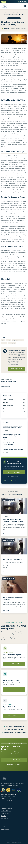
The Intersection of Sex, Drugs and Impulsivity (13, 599)
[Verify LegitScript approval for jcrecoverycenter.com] (18, 790)
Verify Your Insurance (14, 764)
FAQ (2, 824)
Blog (10, 13)
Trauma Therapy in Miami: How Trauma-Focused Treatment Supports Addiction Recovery (13, 427)
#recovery (4, 343)
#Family (8, 340)
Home (6, 13)
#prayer (21, 340)
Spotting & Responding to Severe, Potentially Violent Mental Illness (13, 520)
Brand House (18, 842)
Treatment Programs (6, 811)
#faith (3, 340)
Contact (3, 827)
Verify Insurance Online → (14, 476)
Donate (4, 1)
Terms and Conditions (17, 840)
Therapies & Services (6, 808)
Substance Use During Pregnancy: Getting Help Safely (13, 450)
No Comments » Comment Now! (12, 559)
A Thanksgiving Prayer (7, 386)
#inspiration (15, 340)
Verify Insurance (5, 829)
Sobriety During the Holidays (8, 381)
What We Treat (5, 813)
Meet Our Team (5, 818)
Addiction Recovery (17, 13)
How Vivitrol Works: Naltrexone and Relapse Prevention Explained (13, 443)
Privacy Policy (9, 840)
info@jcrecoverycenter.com (8, 797)
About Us (3, 816)
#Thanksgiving (11, 343)
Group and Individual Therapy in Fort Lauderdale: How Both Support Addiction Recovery (13, 436)
